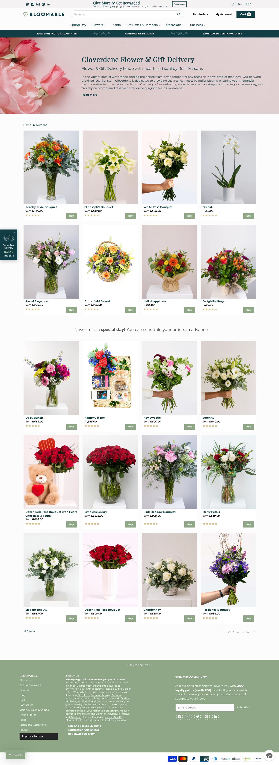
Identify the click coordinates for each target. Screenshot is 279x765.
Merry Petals (211, 512)
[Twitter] (27, 4)
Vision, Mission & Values (34, 709)
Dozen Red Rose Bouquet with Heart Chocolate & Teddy (51, 513)
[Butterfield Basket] (110, 262)
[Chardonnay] (169, 570)
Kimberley (71, 701)
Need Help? (244, 4)
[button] (269, 755)
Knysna (112, 713)
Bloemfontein (89, 701)
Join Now (179, 4)
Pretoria (116, 695)
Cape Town (83, 695)
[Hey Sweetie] (169, 378)
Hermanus (123, 713)
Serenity (208, 417)
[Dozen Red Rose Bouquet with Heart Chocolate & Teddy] (51, 472)
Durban (125, 698)
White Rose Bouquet (158, 207)
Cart (245, 14)
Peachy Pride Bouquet (41, 207)
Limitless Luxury (95, 512)
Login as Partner (32, 736)
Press (23, 719)
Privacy (24, 729)
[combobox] (127, 14)
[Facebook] (32, 4)
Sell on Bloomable (31, 685)
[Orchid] (228, 167)
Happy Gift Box (94, 417)
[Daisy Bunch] (51, 378)
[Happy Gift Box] (110, 378)
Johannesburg (99, 695)
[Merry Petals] (228, 472)
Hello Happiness (154, 301)
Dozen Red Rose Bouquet (102, 609)
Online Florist (28, 714)
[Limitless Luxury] (110, 472)
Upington (100, 713)
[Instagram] (38, 4)
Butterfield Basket (97, 301)
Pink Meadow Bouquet (159, 512)
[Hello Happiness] (169, 262)
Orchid (207, 207)
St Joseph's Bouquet (98, 207)
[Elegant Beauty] (51, 570)
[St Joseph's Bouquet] (110, 167)
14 (247, 632)
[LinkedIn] (48, 4)
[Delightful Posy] (228, 262)
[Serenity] (228, 378)
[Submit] (179, 14)
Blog (22, 694)
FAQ (22, 699)
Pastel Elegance (36, 301)
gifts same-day (73, 704)
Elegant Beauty (36, 609)
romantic (98, 710)
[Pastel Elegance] (51, 262)
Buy (71, 215)
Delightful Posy (213, 301)
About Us (25, 680)
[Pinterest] (43, 4)
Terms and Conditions (33, 724)
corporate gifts (113, 717)
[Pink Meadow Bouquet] (169, 472)
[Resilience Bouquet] (228, 570)
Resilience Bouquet (216, 609)
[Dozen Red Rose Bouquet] (110, 570)
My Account (223, 14)
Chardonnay (152, 609)
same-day (111, 689)
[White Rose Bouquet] (169, 167)
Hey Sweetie (152, 417)
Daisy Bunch (34, 417)
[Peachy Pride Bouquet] (51, 167)
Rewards (25, 690)
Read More (89, 94)
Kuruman (75, 717)
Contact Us (26, 704)
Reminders (200, 14)
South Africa (87, 689)
